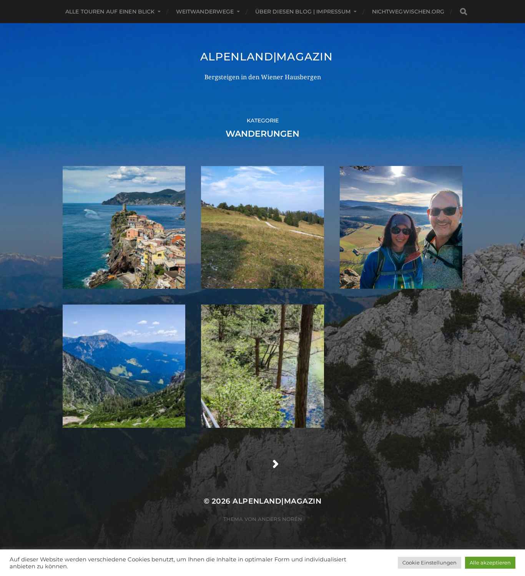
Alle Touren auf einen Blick (110, 11)
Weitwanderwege (205, 11)
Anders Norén (280, 519)
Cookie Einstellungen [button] (429, 562)
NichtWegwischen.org (408, 11)
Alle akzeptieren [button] (490, 562)
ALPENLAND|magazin (266, 56)
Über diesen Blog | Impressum (303, 11)
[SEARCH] (463, 11)
